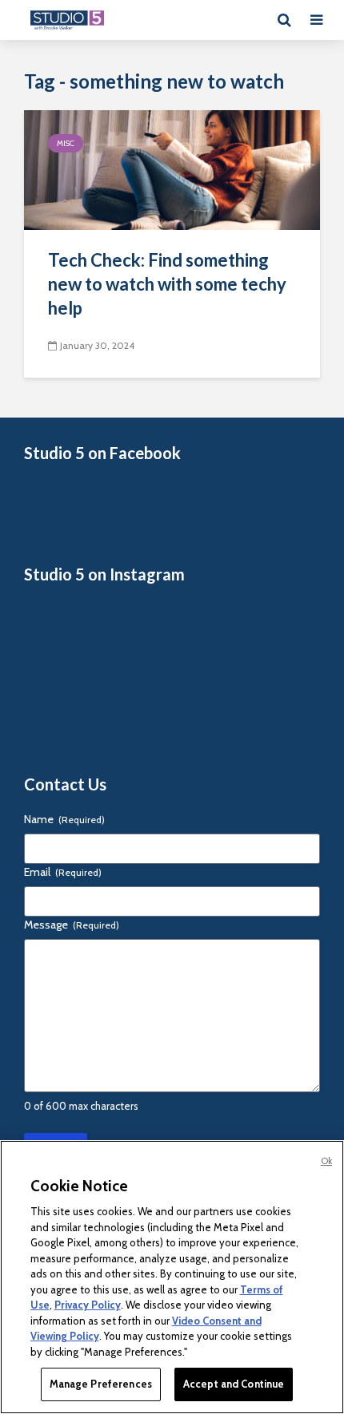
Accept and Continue (233, 1383)
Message (71, 924)
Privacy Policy (87, 1304)
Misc (65, 143)
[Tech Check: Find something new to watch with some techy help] (172, 168)
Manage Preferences (101, 1383)
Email (63, 872)
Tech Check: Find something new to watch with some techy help (167, 284)
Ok (326, 1160)
